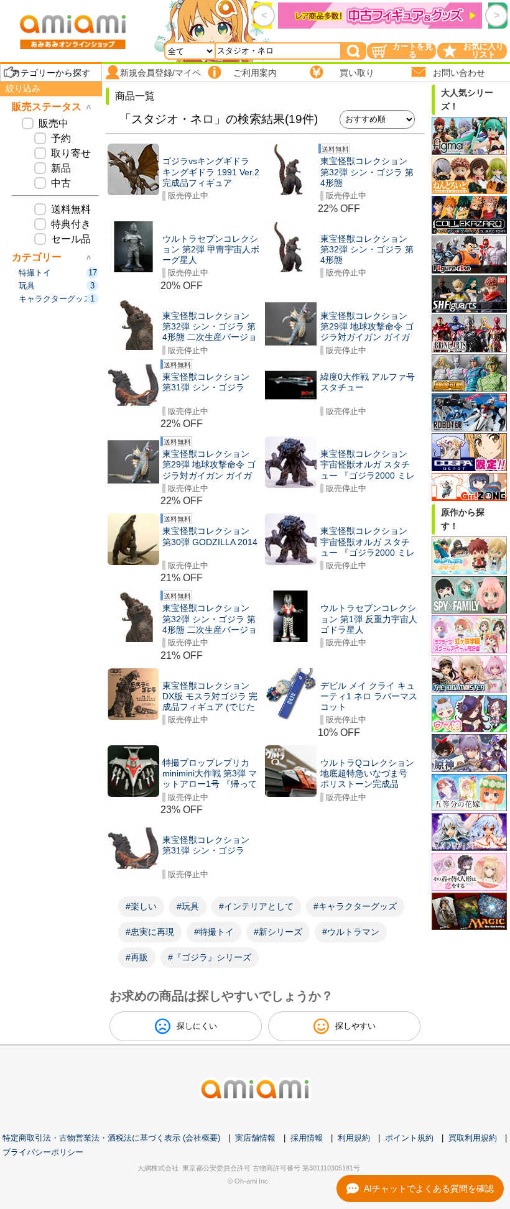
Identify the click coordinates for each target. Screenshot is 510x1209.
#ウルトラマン (350, 932)
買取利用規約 (472, 1137)
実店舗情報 (255, 1137)
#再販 (137, 957)
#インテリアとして (256, 906)
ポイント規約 (409, 1137)
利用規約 (354, 1137)
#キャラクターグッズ (355, 906)
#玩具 (188, 906)
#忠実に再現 (150, 932)
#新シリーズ (278, 932)
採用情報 (306, 1137)
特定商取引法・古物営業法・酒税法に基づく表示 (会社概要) (111, 1137)
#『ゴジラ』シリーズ (209, 957)
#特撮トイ (214, 932)
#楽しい (141, 906)
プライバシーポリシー (42, 1152)
